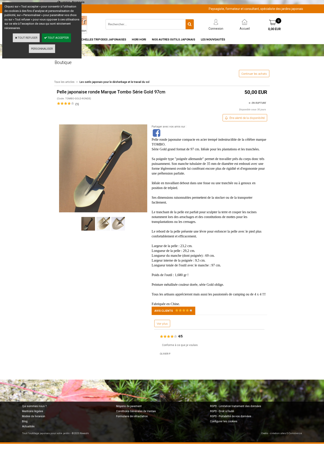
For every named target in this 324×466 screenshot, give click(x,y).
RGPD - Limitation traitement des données (235, 406)
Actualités (28, 426)
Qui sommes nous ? (34, 406)
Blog (25, 421)
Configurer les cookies (223, 421)
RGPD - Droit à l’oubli (222, 411)
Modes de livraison (33, 416)
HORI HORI (139, 39)
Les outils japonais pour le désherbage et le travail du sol (114, 82)
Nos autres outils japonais (173, 39)
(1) (77, 104)
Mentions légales (32, 411)
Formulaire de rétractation (132, 416)
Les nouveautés (213, 39)
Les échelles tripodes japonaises (100, 39)
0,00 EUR (274, 29)
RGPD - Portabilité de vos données (230, 416)
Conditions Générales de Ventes (136, 411)
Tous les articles (64, 82)
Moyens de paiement (129, 406)
